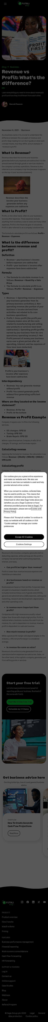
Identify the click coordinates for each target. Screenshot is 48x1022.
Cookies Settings (24, 544)
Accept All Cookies (24, 537)
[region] (24, 511)
